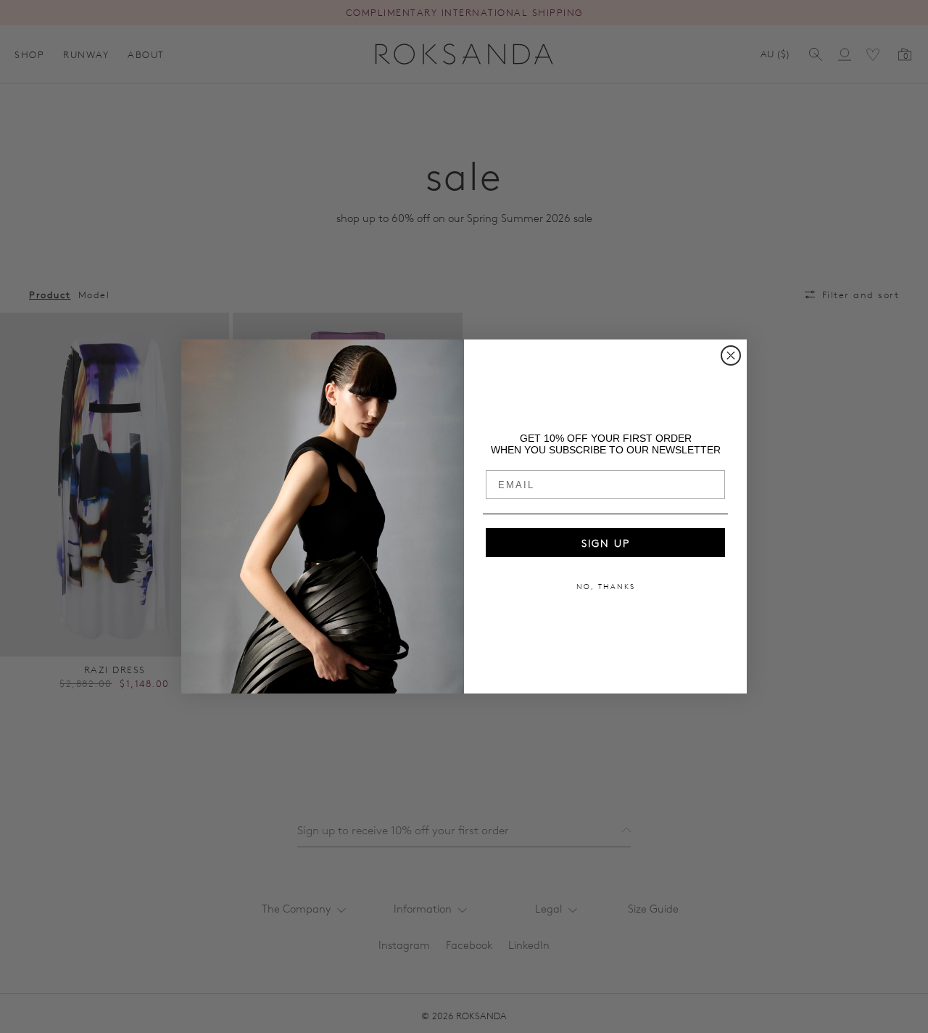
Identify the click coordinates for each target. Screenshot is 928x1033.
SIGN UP (605, 542)
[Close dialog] (731, 355)
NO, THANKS (605, 586)
